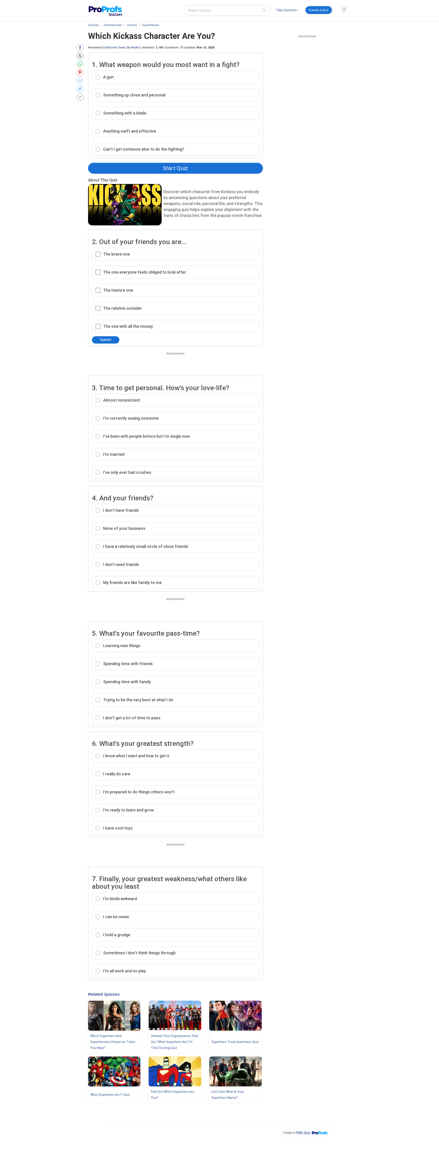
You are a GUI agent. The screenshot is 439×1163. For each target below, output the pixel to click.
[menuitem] (287, 11)
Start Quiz (175, 168)
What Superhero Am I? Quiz (110, 1094)
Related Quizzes (104, 994)
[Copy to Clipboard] (81, 89)
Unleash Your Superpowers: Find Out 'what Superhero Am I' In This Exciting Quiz (174, 1042)
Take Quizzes (286, 10)
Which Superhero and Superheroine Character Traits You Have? (112, 1042)
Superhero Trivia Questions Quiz (235, 1042)
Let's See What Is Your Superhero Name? (227, 1094)
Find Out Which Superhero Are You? (172, 1094)
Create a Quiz (319, 10)
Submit (105, 340)
